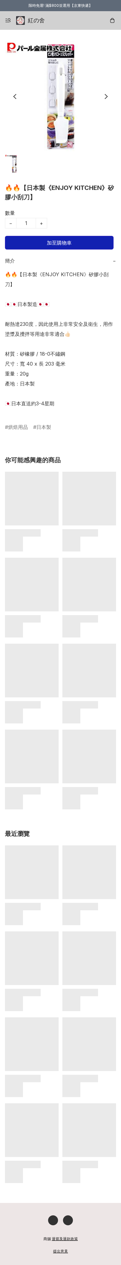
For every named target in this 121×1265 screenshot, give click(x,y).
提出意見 (60, 1251)
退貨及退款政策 (65, 1238)
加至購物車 (59, 243)
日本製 (43, 427)
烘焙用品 (18, 427)
